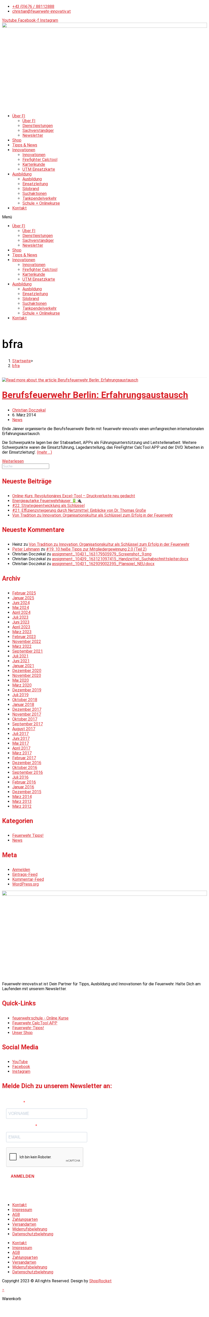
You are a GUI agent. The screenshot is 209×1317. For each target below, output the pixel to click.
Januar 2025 (23, 597)
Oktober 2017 (24, 719)
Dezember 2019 (26, 690)
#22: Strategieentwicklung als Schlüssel (48, 505)
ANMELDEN (22, 1176)
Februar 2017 (24, 757)
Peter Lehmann (26, 549)
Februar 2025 (24, 593)
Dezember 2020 (26, 670)
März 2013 (22, 801)
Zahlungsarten (25, 1219)
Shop (16, 140)
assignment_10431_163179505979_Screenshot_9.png (101, 554)
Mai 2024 (20, 607)
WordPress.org (25, 884)
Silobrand (30, 188)
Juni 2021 (21, 661)
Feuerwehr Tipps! (28, 835)
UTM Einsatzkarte (38, 169)
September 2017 (27, 724)
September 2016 (27, 772)
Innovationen (23, 149)
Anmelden (21, 869)
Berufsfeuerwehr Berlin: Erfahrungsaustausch (95, 395)
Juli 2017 (20, 733)
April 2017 (21, 748)
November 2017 (26, 714)
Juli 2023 (20, 617)
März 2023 (22, 631)
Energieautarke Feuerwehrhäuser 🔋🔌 (47, 500)
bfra (16, 365)
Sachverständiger (38, 130)
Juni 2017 (21, 738)
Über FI (18, 116)
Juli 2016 (20, 777)
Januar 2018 (23, 704)
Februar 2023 (24, 636)
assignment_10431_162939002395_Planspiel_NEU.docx (103, 563)
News (17, 419)
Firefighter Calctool (39, 159)
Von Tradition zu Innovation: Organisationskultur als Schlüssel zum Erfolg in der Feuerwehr (92, 515)
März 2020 (22, 685)
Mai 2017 (20, 743)
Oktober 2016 (24, 767)
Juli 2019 (20, 694)
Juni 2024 (21, 602)
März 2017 (22, 753)
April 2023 (21, 627)
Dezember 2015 (26, 791)
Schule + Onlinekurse (41, 203)
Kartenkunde (33, 164)
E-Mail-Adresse (20, 1126)
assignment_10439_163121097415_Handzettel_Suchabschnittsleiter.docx (120, 558)
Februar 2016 (24, 782)
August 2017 (23, 728)
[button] (104, 217)
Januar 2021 (23, 665)
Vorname (14, 1102)
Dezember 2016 (26, 762)
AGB (16, 1214)
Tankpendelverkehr (39, 198)
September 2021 (27, 651)
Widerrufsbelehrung (29, 1229)
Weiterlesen (13, 461)
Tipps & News (24, 145)
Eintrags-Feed (24, 874)
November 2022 (26, 641)
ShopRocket (100, 1280)
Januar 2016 (23, 787)
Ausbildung (22, 174)
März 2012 (22, 806)
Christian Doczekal (29, 410)
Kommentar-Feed (28, 879)
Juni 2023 (21, 622)
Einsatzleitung (35, 183)
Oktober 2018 (24, 699)
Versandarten (24, 1224)
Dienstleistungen (37, 125)
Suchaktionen (34, 193)
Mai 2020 (20, 680)
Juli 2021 (20, 656)
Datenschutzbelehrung (32, 1234)
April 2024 (21, 612)
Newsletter (32, 135)
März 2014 (22, 796)
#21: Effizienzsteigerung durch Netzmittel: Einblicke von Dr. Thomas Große (79, 510)
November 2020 (26, 675)
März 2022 (22, 646)
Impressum (22, 1209)
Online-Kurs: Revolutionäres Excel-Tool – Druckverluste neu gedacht (73, 495)
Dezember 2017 (26, 709)
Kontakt (19, 208)
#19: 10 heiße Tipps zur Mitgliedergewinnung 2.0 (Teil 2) (96, 549)
